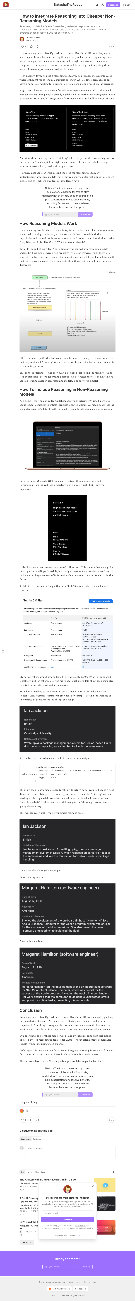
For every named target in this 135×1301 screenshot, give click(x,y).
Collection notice (89, 1282)
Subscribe (113, 4)
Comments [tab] (25, 1139)
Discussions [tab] (40, 1172)
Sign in (126, 4)
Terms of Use (80, 1225)
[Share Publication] (102, 4)
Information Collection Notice (66, 1228)
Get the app (80, 1289)
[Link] (16, 223)
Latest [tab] (29, 1172)
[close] (93, 1186)
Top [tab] (22, 1172)
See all (25, 1242)
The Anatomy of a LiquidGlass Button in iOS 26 (48, 1179)
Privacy (70, 1282)
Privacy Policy (87, 1228)
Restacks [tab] (37, 1139)
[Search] (96, 4)
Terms (77, 1282)
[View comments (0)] (31, 46)
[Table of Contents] (3, 650)
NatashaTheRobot (33, 38)
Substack (54, 1295)
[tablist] (31, 1139)
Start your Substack (61, 1289)
